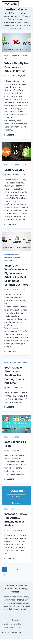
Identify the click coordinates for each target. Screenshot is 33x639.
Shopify (24, 55)
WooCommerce (10, 260)
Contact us (16, 592)
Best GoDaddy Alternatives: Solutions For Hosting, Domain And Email (14, 375)
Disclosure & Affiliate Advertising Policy (13, 625)
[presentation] (16, 42)
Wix (5, 58)
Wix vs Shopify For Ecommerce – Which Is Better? (16, 67)
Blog (6, 55)
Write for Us (11, 586)
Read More (10, 135)
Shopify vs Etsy (14, 169)
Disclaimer (16, 620)
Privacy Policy (20, 589)
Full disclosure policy (19, 609)
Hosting (13, 363)
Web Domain (22, 363)
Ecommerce (14, 55)
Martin (9, 76)
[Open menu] (29, 3)
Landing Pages (16, 509)
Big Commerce (10, 254)
